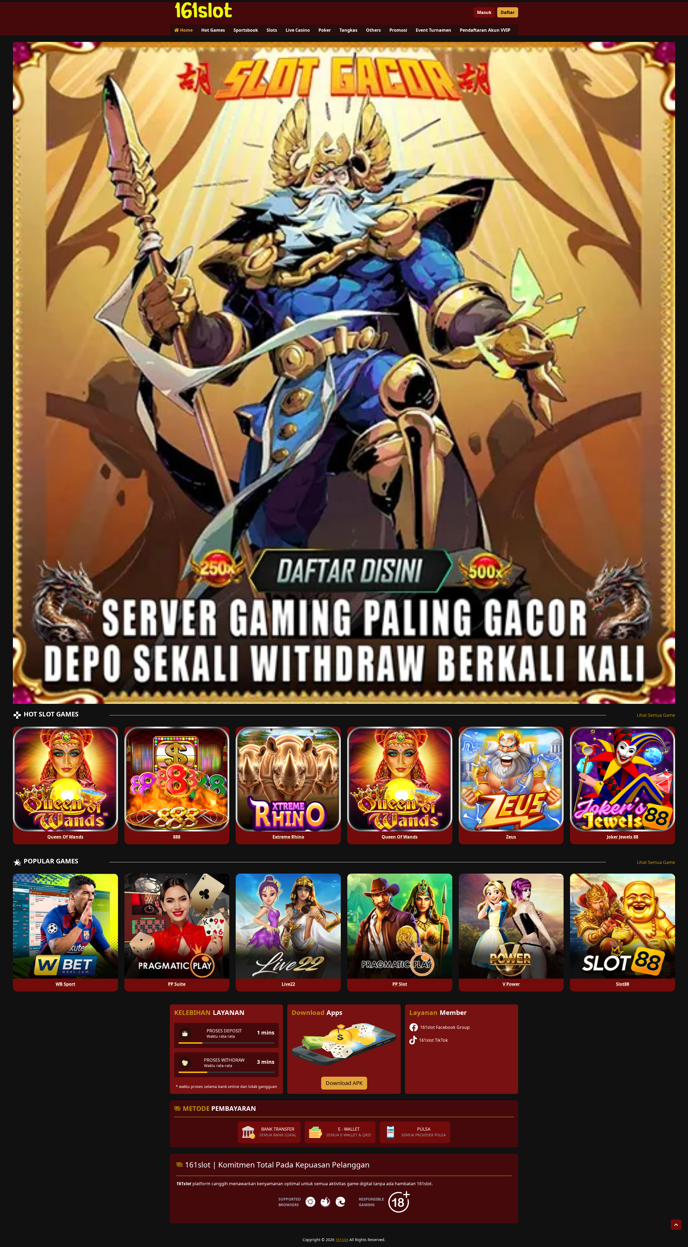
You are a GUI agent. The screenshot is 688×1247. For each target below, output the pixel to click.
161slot (341, 1239)
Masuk (484, 12)
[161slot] (203, 10)
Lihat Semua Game (656, 715)
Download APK (344, 1083)
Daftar (508, 12)
